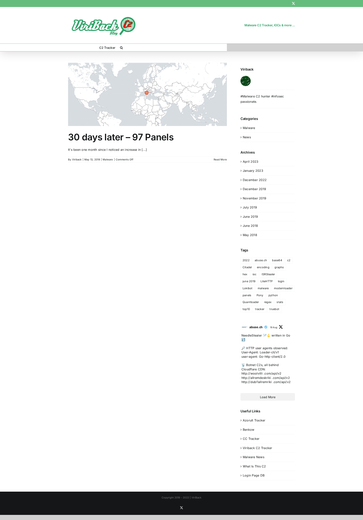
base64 (277, 260)
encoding (263, 267)
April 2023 (250, 161)
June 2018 (250, 226)
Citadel (247, 267)
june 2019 (249, 281)
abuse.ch (261, 260)
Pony (260, 295)
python (273, 295)
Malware (108, 159)
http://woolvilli (252, 373)
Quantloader (251, 302)
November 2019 (254, 198)
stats (280, 302)
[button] (121, 47)
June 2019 (250, 216)
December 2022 (255, 180)
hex (245, 274)
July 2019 (250, 207)
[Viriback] (245, 78)
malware (263, 288)
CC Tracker (251, 439)
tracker (259, 309)
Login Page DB (253, 475)
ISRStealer (268, 274)
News (247, 137)
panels (247, 295)
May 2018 (250, 235)
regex (267, 302)
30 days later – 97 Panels (121, 137)
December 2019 (254, 189)
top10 (246, 309)
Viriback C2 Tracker (257, 448)
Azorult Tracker (254, 420)
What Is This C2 (254, 466)
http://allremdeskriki (256, 378)
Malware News (253, 457)
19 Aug (273, 327)
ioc (255, 274)
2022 (246, 260)
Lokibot (248, 288)
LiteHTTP (267, 281)
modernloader (283, 288)
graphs (279, 267)
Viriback (77, 159)
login (281, 281)
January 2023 (253, 171)
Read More (220, 159)
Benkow (248, 429)
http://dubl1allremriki (256, 382)
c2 (288, 260)
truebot (274, 309)
